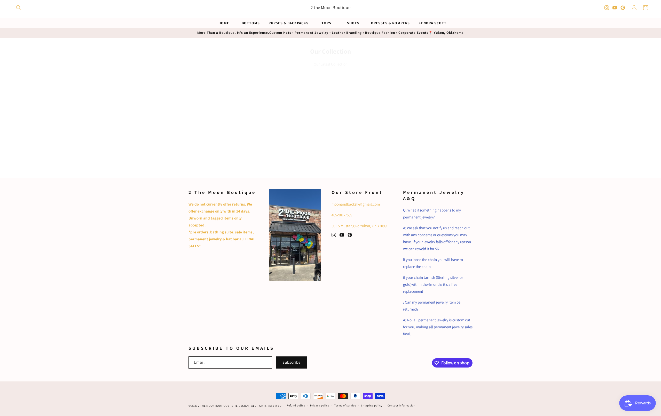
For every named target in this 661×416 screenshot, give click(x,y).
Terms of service (345, 405)
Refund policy (296, 405)
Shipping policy (371, 405)
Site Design (240, 405)
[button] (18, 7)
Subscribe (291, 362)
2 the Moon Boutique (213, 405)
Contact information (401, 405)
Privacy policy (319, 405)
